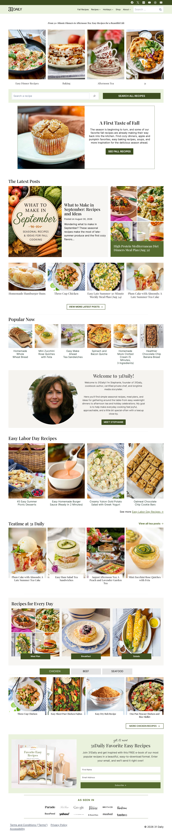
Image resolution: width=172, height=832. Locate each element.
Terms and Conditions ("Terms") (29, 824)
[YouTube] (149, 2)
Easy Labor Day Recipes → (148, 511)
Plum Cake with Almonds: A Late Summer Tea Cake (145, 295)
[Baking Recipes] (66, 58)
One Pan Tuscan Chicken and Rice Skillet (145, 715)
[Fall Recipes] (86, 137)
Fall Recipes (83, 9)
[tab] (55, 671)
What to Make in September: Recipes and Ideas (82, 209)
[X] (137, 2)
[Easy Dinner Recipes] (27, 58)
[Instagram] (143, 2)
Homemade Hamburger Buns (27, 293)
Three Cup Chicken (66, 293)
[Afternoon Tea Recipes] (105, 58)
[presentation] (35, 221)
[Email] (161, 2)
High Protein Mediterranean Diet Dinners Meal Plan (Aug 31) (136, 248)
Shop (118, 9)
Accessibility (17, 828)
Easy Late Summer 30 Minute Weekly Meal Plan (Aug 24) (105, 295)
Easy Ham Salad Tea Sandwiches (66, 579)
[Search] (94, 96)
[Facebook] (132, 2)
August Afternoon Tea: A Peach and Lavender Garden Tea (106, 580)
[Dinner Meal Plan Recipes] (145, 58)
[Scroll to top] (165, 809)
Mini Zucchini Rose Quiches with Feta (145, 579)
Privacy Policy (59, 824)
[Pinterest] (155, 2)
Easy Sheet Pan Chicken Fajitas (66, 713)
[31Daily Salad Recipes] (35, 633)
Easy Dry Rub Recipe (105, 713)
